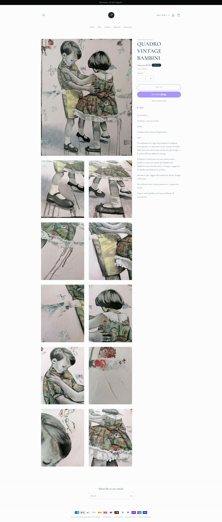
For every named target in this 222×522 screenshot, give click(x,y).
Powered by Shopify (94, 517)
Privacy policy (118, 517)
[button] (44, 15)
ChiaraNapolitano (81, 517)
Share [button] (141, 108)
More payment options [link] (159, 101)
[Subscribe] (131, 496)
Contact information (144, 517)
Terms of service (130, 517)
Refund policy (107, 517)
